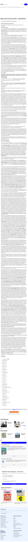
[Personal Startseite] (2, 4)
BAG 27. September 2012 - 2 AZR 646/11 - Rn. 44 (15, 334)
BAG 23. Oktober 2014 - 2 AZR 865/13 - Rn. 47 (10, 213)
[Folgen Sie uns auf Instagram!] (3, 531)
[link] (2, 7)
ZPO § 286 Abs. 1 (4, 76)
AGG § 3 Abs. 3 (3, 74)
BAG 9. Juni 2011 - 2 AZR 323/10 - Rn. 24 (16, 186)
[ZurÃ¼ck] (25, 428)
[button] (25, 4)
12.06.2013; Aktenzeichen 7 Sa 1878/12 (18, 78)
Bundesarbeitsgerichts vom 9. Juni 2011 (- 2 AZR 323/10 (13, 281)
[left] (25, 505)
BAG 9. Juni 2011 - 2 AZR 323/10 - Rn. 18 (7, 174)
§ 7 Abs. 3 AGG (21, 28)
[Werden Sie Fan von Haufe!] (4, 531)
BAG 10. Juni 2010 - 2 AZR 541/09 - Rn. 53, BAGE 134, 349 (13, 309)
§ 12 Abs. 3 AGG (17, 56)
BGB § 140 (8, 75)
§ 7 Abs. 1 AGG (7, 230)
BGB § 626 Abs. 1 (3, 75)
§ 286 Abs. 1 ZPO (13, 288)
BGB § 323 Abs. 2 (18, 75)
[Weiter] (26, 428)
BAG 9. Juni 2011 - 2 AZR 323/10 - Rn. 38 (7, 326)
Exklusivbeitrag (23, 425)
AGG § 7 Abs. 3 (18, 74)
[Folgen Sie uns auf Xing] (2, 531)
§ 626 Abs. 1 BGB (24, 143)
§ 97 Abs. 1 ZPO (12, 354)
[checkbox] (2, 480)
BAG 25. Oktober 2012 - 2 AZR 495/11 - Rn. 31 (8, 322)
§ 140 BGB (9, 349)
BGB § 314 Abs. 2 (13, 75)
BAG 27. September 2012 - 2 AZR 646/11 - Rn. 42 (14, 244)
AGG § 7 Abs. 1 (13, 74)
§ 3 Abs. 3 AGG (14, 172)
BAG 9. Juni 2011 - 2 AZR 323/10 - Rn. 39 (16, 305)
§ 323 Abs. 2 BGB (11, 48)
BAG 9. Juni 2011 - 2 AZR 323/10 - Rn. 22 (11, 184)
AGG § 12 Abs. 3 (23, 74)
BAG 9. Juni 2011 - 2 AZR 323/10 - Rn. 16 (20, 164)
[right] (26, 505)
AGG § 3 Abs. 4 (8, 74)
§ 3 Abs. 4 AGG (12, 28)
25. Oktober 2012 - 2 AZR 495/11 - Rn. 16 (18, 226)
